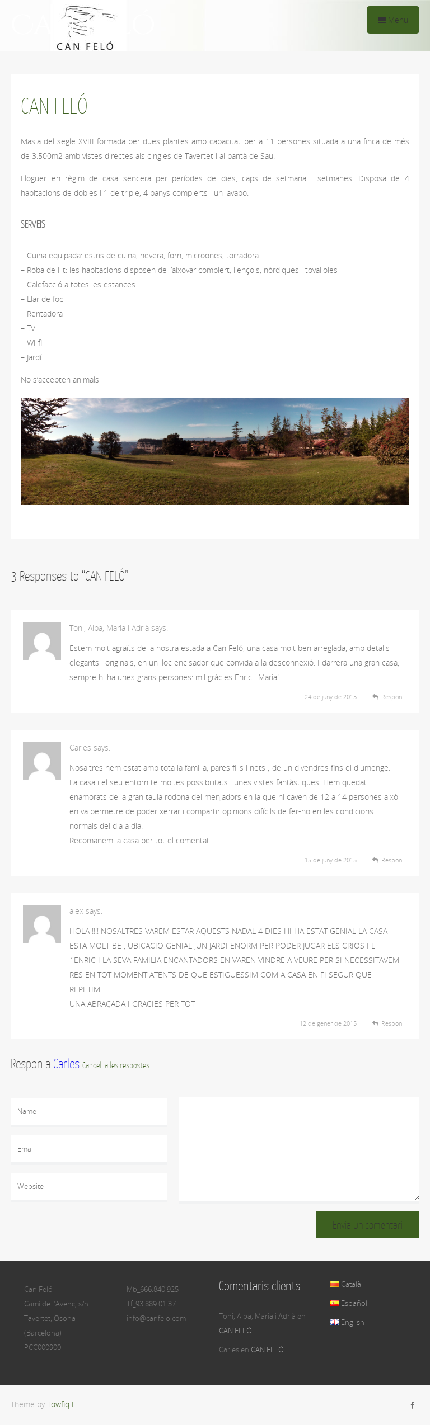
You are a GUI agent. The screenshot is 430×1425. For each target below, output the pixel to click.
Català (350, 1284)
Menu (397, 20)
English (351, 1322)
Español (353, 1303)
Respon (391, 696)
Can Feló (83, 26)
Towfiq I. (61, 1404)
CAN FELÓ (235, 1330)
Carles (66, 1063)
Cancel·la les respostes (115, 1065)
